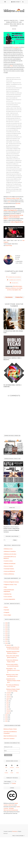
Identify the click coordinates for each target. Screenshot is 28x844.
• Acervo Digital (7, 615)
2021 (6, 633)
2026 (6, 623)
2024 (6, 627)
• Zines (5, 587)
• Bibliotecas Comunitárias (10, 551)
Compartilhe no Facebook (14, 277)
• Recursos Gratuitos (8, 566)
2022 (6, 631)
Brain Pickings (9, 245)
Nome (5, 750)
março (7, 708)
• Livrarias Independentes (9, 599)
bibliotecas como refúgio (16, 288)
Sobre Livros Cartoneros (9, 738)
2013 (6, 719)
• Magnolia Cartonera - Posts (10, 584)
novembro (8, 692)
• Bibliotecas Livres (8, 548)
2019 (6, 637)
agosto (8, 698)
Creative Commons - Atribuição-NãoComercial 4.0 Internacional (12, 808)
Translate (14, 783)
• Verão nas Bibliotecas (9, 573)
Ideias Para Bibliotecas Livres (10, 735)
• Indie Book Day (7, 594)
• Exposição (6, 609)
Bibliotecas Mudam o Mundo (12, 198)
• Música (6, 607)
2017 (6, 641)
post (9, 201)
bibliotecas (8, 288)
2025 (6, 625)
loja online (18, 203)
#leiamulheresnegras (17, 286)
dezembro (8, 645)
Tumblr (17, 772)
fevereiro (8, 711)
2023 (6, 629)
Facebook (6, 772)
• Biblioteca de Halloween (9, 563)
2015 (6, 715)
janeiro (7, 713)
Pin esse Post (15, 282)
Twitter (11, 772)
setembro (8, 696)
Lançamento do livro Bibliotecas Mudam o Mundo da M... (13, 680)
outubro (8, 694)
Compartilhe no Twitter (15, 279)
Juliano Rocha (17, 258)
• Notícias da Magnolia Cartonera (11, 581)
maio (7, 704)
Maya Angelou (15, 47)
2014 (6, 717)
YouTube (17, 767)
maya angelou (15, 289)
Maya (11, 65)
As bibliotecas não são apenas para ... (13, 331)
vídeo (19, 289)
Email (6, 767)
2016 (6, 643)
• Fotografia (6, 612)
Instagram (12, 767)
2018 (6, 639)
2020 (6, 635)
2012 (6, 721)
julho (7, 700)
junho (7, 702)
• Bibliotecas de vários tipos (10, 554)
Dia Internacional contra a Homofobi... (12, 385)
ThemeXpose (14, 831)
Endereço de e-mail (8, 746)
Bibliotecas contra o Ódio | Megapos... (12, 358)
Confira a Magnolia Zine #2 (16, 222)
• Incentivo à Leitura (8, 560)
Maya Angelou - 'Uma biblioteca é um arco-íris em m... (13, 670)
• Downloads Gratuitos (9, 568)
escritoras (9, 289)
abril (7, 706)
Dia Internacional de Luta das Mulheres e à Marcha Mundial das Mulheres (13, 217)
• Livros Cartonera (8, 596)
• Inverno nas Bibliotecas (9, 571)
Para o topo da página (18, 835)
